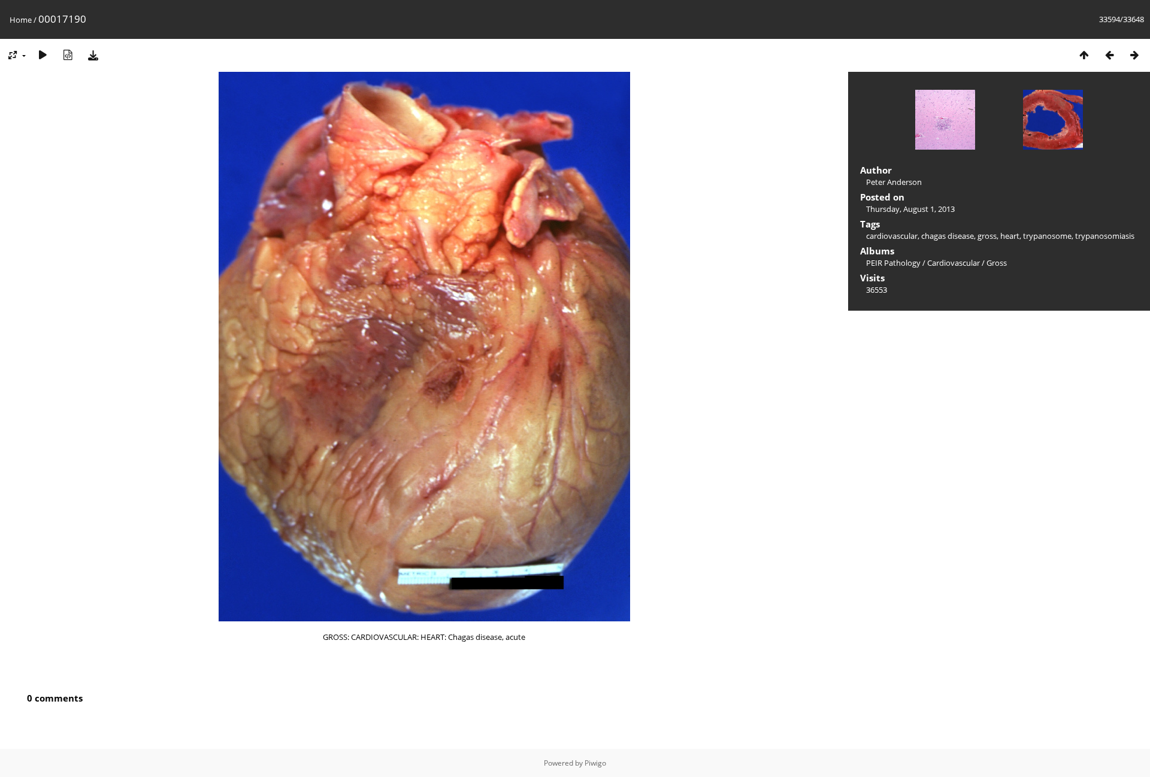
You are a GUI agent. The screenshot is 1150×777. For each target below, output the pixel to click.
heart (1009, 235)
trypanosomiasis (1104, 235)
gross (987, 235)
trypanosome (1047, 235)
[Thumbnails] (1084, 55)
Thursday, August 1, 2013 (910, 209)
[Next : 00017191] (1134, 55)
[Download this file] (92, 55)
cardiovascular (892, 235)
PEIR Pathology (893, 262)
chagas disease (947, 235)
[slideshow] (42, 55)
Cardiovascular (953, 262)
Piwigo (595, 763)
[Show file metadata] (67, 55)
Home (21, 19)
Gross (996, 262)
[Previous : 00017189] (1109, 55)
